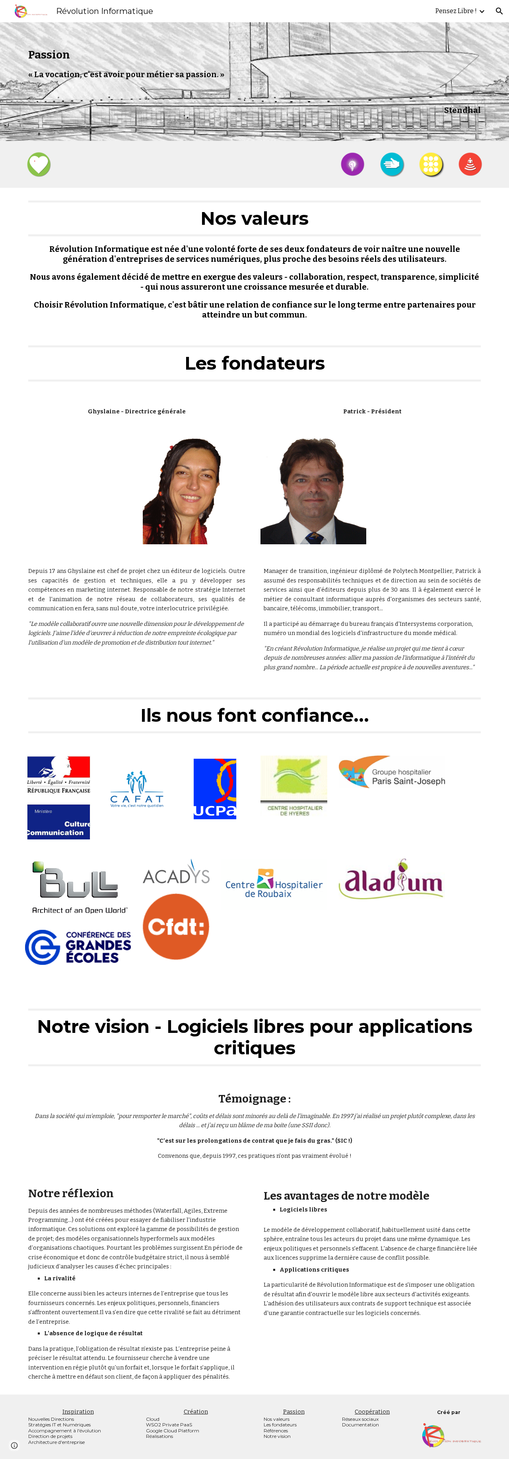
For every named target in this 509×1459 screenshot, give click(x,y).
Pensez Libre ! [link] (456, 11)
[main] (254, 82)
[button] (499, 11)
